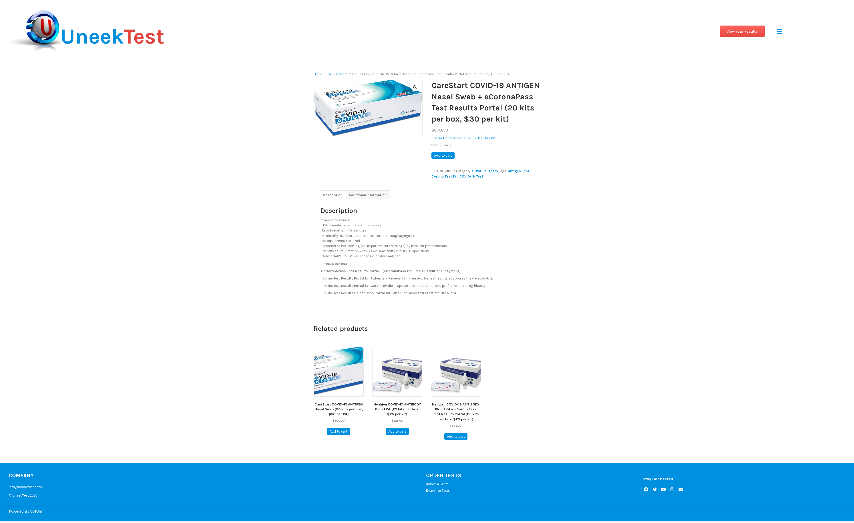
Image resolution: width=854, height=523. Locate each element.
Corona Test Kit (444, 176)
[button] (742, 32)
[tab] (332, 194)
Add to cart (443, 155)
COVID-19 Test (471, 176)
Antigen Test (518, 171)
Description (332, 195)
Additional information (368, 195)
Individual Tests (437, 484)
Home (318, 74)
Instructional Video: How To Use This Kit (463, 138)
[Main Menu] (779, 31)
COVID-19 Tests (337, 74)
